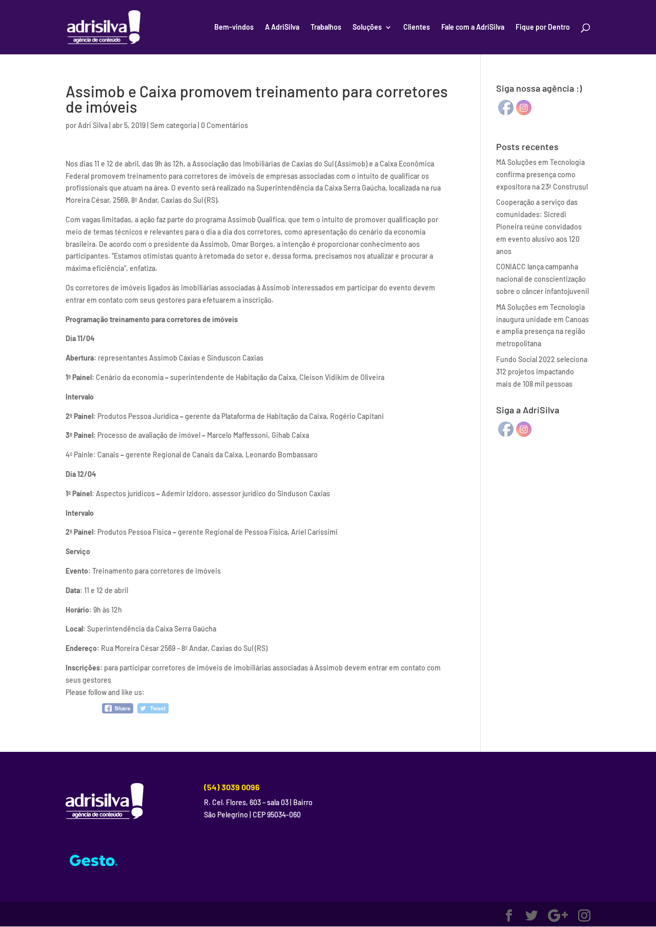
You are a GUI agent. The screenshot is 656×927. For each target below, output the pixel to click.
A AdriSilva (282, 27)
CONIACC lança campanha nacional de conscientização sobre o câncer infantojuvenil (542, 279)
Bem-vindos (234, 27)
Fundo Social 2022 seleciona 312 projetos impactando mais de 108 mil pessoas (541, 371)
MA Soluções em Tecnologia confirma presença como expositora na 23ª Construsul (542, 174)
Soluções (367, 27)
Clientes (416, 27)
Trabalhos (326, 27)
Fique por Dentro (543, 27)
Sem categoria (173, 125)
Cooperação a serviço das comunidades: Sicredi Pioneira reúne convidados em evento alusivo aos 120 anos (539, 226)
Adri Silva (93, 125)
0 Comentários (224, 125)
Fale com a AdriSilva (472, 27)
